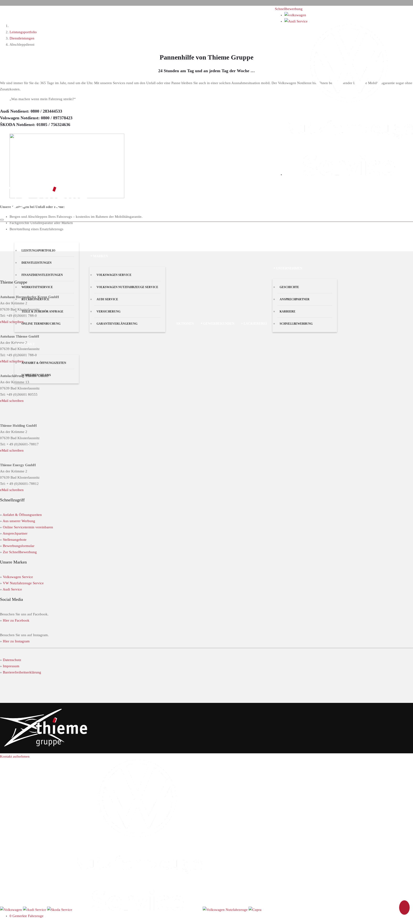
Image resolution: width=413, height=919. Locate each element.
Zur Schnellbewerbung (20, 552)
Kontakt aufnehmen (15, 756)
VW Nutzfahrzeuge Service (23, 583)
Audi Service (107, 299)
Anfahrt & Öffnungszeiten (44, 363)
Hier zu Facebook (16, 620)
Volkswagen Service (114, 275)
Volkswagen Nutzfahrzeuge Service (127, 287)
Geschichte (289, 287)
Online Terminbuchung (41, 323)
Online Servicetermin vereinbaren (28, 527)
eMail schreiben (12, 401)
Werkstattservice (37, 287)
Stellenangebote (15, 540)
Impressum (11, 666)
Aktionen (185, 323)
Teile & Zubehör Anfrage (42, 311)
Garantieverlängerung (117, 323)
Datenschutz (12, 660)
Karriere (287, 311)
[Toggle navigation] (2, 219)
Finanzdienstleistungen (42, 275)
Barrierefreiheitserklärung (22, 672)
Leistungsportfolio (38, 250)
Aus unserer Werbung (19, 521)
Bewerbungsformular (18, 546)
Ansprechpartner (295, 299)
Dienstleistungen (37, 262)
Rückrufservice (35, 299)
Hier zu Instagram (16, 641)
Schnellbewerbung (289, 9)
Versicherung (108, 311)
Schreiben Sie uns (36, 375)
